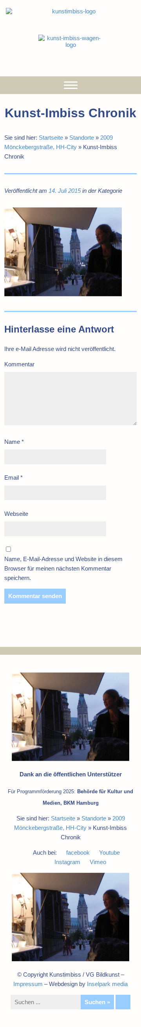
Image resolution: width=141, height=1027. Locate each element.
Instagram (67, 862)
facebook (78, 852)
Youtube (109, 852)
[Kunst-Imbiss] (70, 11)
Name (14, 441)
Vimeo (98, 862)
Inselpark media (107, 984)
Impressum (28, 984)
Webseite (16, 513)
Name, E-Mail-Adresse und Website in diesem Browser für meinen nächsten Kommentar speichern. (63, 568)
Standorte (81, 137)
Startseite (51, 137)
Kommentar (19, 364)
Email (13, 477)
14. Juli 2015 (65, 190)
